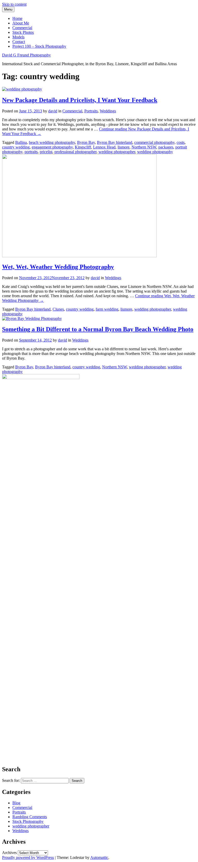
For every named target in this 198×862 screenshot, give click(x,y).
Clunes (58, 309)
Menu (8, 9)
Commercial (22, 28)
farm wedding (107, 309)
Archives (9, 852)
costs (181, 142)
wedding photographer (116, 152)
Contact (18, 41)
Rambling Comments (29, 817)
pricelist (46, 152)
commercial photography (154, 142)
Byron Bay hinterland (114, 142)
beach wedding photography (52, 142)
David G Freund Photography (26, 55)
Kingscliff (83, 147)
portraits (31, 152)
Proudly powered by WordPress (28, 857)
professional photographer (75, 152)
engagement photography (52, 147)
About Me (20, 23)
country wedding (16, 147)
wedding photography (155, 152)
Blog (16, 803)
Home (17, 18)
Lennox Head (104, 147)
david (52, 111)
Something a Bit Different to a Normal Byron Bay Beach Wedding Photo (97, 329)
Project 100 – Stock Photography (39, 46)
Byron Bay (86, 142)
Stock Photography (28, 821)
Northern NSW (143, 147)
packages (165, 147)
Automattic (99, 857)
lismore (123, 147)
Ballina (21, 142)
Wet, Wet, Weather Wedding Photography (58, 266)
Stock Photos (23, 32)
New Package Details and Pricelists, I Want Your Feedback (79, 100)
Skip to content (14, 4)
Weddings (108, 111)
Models (18, 37)
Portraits (91, 111)
